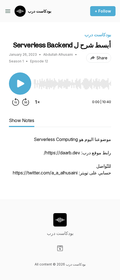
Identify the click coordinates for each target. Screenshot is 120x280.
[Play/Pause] (20, 83)
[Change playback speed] (37, 102)
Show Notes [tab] (21, 120)
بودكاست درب (39, 11)
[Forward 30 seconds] (26, 102)
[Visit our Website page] (60, 248)
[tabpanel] (60, 159)
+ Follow (103, 11)
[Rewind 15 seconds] (16, 102)
